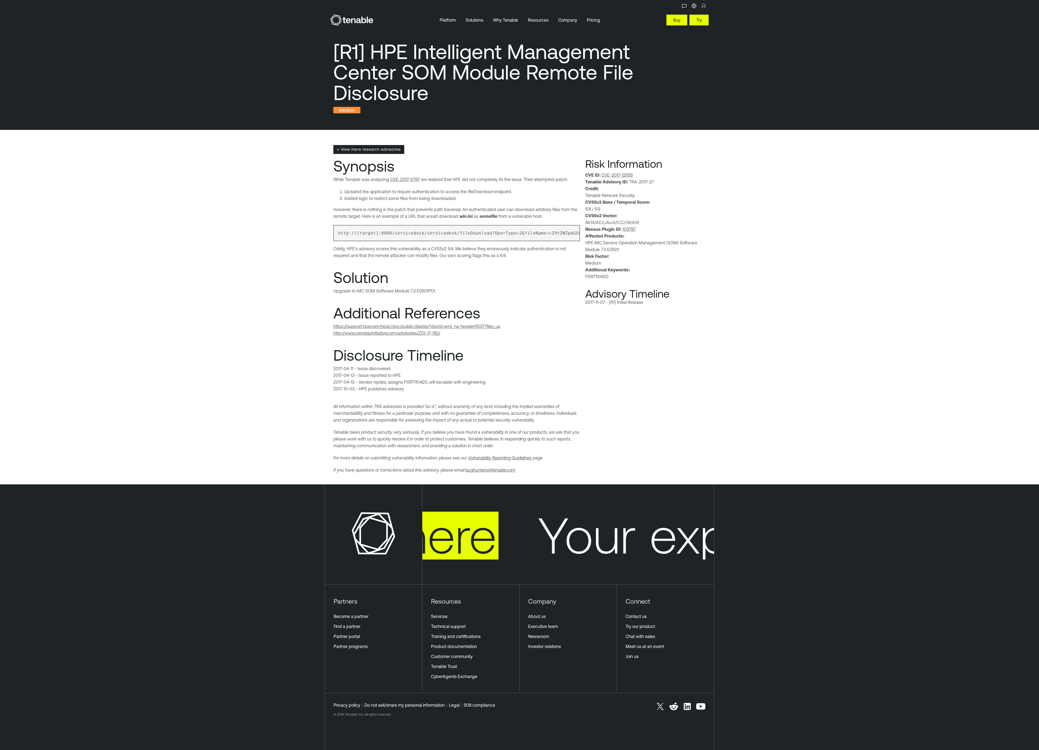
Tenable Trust (444, 666)
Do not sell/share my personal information (404, 705)
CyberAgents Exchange (454, 676)
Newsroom (538, 636)
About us (537, 616)
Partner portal (347, 636)
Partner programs (351, 646)
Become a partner (351, 616)
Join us (632, 656)
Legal (454, 705)
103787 (629, 229)
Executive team (543, 626)
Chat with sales (640, 636)
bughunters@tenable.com (490, 470)
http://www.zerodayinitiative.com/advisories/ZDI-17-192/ (386, 333)
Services (439, 616)
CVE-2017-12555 (617, 175)
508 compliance (479, 705)
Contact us (636, 616)
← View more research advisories (369, 149)
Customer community (452, 656)
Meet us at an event (645, 646)
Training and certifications (456, 636)
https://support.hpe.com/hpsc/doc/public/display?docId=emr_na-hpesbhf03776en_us (416, 326)
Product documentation (454, 646)
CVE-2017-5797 (405, 179)
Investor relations (544, 646)
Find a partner (347, 626)
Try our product (640, 626)
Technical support (448, 626)
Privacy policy (347, 705)
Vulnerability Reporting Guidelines (500, 457)
